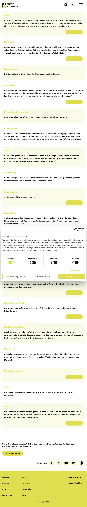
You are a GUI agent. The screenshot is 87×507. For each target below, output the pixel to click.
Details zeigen (75, 270)
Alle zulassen (71, 277)
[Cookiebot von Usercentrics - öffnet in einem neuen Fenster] (75, 229)
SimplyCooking (75, 483)
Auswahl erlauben (43, 277)
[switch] (33, 262)
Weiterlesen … (74, 32)
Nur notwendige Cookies (16, 277)
